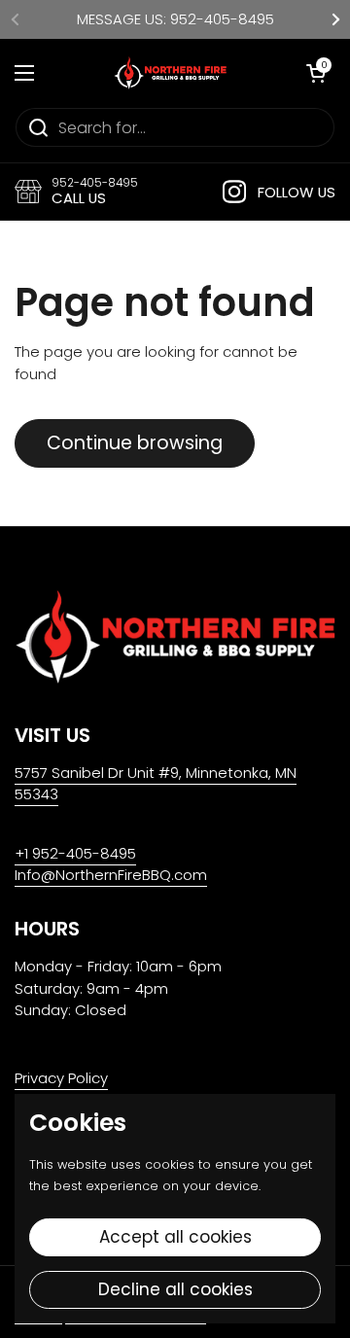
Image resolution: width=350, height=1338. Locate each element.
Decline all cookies (175, 1289)
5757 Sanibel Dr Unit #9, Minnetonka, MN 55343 (156, 783)
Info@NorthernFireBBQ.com (111, 874)
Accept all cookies (175, 1237)
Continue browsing (135, 443)
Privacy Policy (61, 1078)
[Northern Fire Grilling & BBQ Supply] (170, 72)
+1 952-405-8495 (75, 853)
